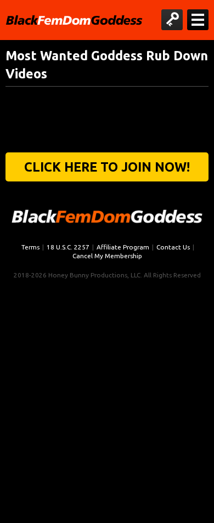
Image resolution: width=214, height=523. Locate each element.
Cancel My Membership (107, 255)
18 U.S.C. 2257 (68, 247)
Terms (30, 247)
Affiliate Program (123, 247)
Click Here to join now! (107, 167)
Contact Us (173, 247)
